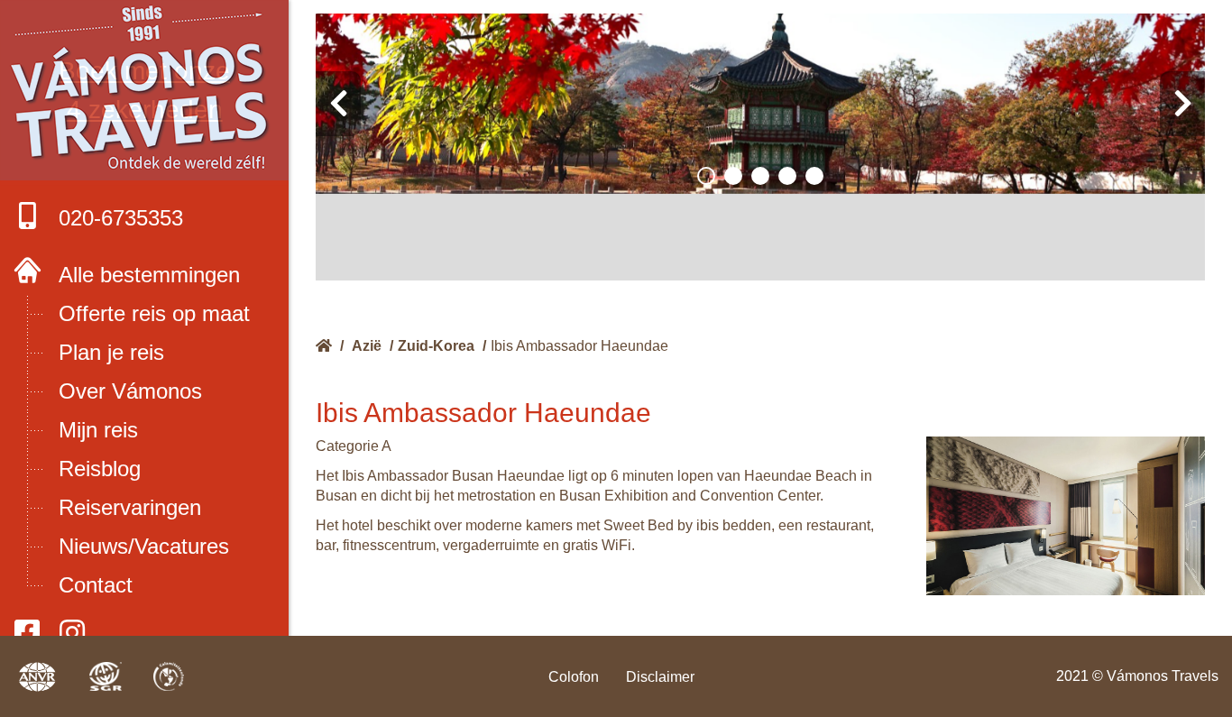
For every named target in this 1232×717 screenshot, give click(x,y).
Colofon (573, 677)
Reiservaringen (130, 507)
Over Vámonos (130, 391)
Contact (96, 585)
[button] (706, 176)
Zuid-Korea (436, 346)
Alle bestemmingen (149, 274)
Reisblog (100, 468)
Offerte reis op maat (154, 313)
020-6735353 (121, 218)
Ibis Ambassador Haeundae (579, 346)
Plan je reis (111, 352)
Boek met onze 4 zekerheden (144, 90)
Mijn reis (98, 430)
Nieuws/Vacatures (144, 546)
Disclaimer (660, 677)
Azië (367, 346)
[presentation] (338, 103)
